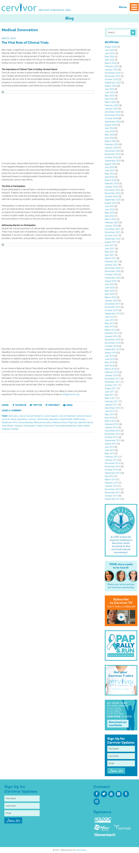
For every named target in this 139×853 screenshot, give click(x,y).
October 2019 (111, 310)
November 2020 (112, 271)
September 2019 (113, 313)
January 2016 (111, 427)
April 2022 (109, 216)
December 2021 (112, 229)
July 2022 (109, 206)
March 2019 (110, 330)
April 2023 (109, 177)
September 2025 (113, 82)
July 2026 (109, 50)
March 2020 (110, 297)
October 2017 (111, 385)
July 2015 (109, 447)
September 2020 (113, 278)
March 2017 (110, 398)
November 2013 (112, 492)
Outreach (18, 425)
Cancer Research (34, 416)
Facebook (20, 405)
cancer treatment (67, 416)
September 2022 (113, 199)
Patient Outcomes (45, 425)
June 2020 (110, 287)
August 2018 (111, 352)
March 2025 (110, 102)
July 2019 (109, 317)
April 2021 (109, 255)
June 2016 (110, 411)
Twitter (37, 405)
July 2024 (109, 128)
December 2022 (112, 190)
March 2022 (110, 219)
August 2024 (111, 125)
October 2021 (111, 235)
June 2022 (110, 209)
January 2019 (111, 336)
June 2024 (110, 131)
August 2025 (111, 86)
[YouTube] (111, 794)
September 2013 (113, 499)
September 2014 (113, 473)
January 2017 (111, 404)
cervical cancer (84, 416)
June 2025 (110, 92)
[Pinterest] (119, 794)
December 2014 (112, 463)
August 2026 (111, 47)
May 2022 (109, 212)
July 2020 (109, 284)
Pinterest (54, 405)
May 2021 (109, 251)
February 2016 (112, 424)
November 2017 (112, 382)
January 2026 (111, 69)
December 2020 (112, 268)
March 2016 (110, 421)
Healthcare (7, 422)
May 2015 (109, 453)
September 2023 (113, 160)
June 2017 (110, 391)
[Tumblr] (126, 794)
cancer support (51, 416)
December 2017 (112, 378)
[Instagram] (97, 801)
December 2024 (112, 112)
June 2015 (110, 450)
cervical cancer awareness (14, 419)
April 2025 (109, 99)
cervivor (32, 419)
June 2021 (110, 248)
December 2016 (112, 408)
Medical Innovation (43, 422)
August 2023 (111, 164)
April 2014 (109, 476)
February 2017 (112, 401)
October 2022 (111, 196)
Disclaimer (81, 850)
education (54, 419)
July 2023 (109, 167)
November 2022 (112, 193)
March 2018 (110, 369)
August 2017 (111, 388)
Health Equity (79, 419)
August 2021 (111, 242)
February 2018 (112, 372)
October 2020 (111, 274)
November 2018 (112, 343)
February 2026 (112, 66)
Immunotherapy (25, 422)
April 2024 (109, 138)
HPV (15, 422)
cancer (22, 416)
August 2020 (111, 281)
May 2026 (109, 56)
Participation (30, 425)
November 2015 (112, 434)
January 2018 (111, 375)
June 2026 (110, 53)
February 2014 (112, 482)
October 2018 (111, 346)
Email (69, 405)
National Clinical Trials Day (65, 422)
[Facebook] (97, 794)
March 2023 (110, 180)
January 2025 (111, 108)
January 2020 (111, 300)
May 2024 (109, 134)
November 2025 (112, 76)
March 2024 (110, 141)
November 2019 (112, 307)
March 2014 (110, 479)
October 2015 (111, 437)
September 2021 (113, 238)
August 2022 (111, 203)
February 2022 (112, 222)
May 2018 (109, 362)
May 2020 (109, 291)
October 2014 (111, 469)
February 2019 (112, 333)
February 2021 (112, 261)
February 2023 (112, 183)
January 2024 (111, 147)
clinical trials (42, 419)
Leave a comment (12, 410)
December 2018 (112, 339)
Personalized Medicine (65, 425)
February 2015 (112, 456)
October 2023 (111, 157)
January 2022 (111, 225)
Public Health (83, 425)
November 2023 (112, 154)
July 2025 (109, 89)
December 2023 (112, 151)
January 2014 (111, 486)
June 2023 (110, 170)
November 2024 (112, 115)
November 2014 (112, 466)
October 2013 (111, 495)
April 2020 (109, 294)
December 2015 (112, 430)
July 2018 (109, 356)
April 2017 (109, 395)
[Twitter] (104, 794)
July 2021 (109, 245)
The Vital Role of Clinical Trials (25, 42)
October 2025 (111, 79)
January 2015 (111, 460)
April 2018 (109, 365)
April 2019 (109, 326)
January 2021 (111, 265)
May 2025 (109, 95)
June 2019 (110, 320)
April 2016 (109, 417)
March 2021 (110, 258)
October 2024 (111, 118)
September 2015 (113, 440)
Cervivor (20, 7)
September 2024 (113, 121)
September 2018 (113, 349)
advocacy (13, 416)
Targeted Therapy (10, 429)
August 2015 (111, 443)
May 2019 (109, 323)
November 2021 (112, 232)
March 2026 (110, 63)
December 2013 (112, 489)
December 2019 (112, 304)
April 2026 (109, 60)
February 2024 (112, 144)
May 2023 (109, 173)
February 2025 (112, 105)
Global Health (66, 419)
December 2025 (112, 73)
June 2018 (110, 359)
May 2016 (109, 414)
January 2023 (111, 186)
